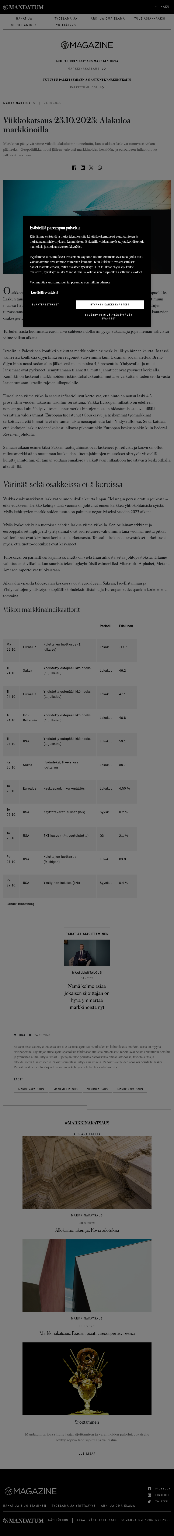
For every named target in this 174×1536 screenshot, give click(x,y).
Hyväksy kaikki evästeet (109, 304)
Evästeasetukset (45, 304)
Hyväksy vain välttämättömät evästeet (108, 317)
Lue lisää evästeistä (44, 292)
